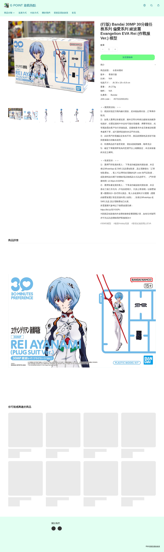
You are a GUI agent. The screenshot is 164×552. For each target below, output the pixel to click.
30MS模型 (106, 223)
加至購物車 (127, 57)
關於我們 (46, 13)
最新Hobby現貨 (122, 223)
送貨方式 (22, 13)
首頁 (74, 13)
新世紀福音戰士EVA (142, 223)
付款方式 (34, 13)
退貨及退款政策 (61, 13)
